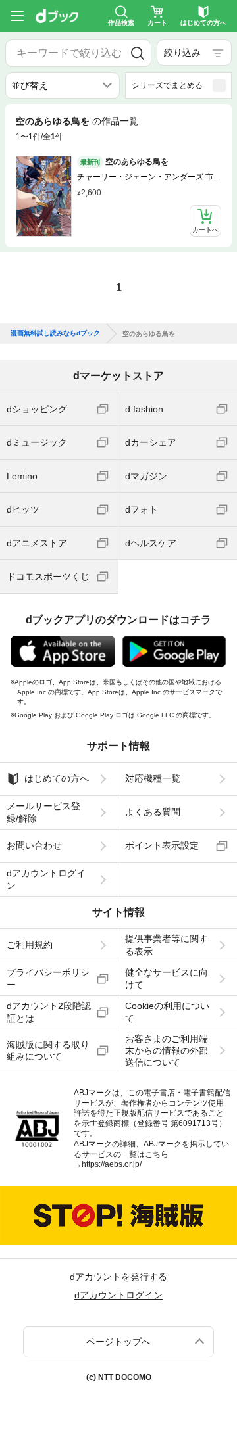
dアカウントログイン (46, 879)
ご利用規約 (30, 944)
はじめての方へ (56, 778)
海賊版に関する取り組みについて (48, 1050)
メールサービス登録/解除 (43, 812)
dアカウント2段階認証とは (49, 1012)
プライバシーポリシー (48, 978)
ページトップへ (118, 1341)
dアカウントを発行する (118, 1276)
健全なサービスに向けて (166, 978)
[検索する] (137, 53)
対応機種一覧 (152, 778)
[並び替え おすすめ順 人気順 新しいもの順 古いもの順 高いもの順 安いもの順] (62, 85)
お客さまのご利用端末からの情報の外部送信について (166, 1050)
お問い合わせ (34, 845)
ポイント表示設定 (162, 845)
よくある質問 (152, 812)
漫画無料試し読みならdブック (55, 333)
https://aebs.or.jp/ (112, 1164)
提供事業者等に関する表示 (166, 944)
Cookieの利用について (167, 1012)
